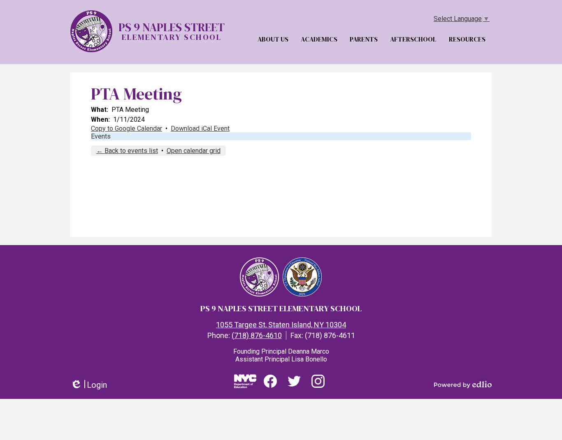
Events (101, 136)
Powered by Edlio (463, 384)
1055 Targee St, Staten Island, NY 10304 (281, 324)
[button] (275, 36)
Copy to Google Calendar (126, 128)
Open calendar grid (194, 151)
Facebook (270, 392)
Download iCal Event (200, 128)
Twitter (294, 392)
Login (88, 385)
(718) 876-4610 (257, 335)
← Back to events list (127, 151)
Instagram (318, 392)
